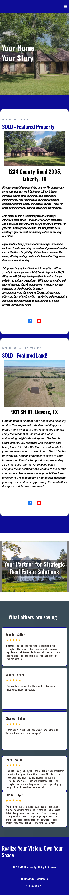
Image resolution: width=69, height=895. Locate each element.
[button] (65, 7)
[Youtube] (38, 321)
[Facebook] (30, 321)
